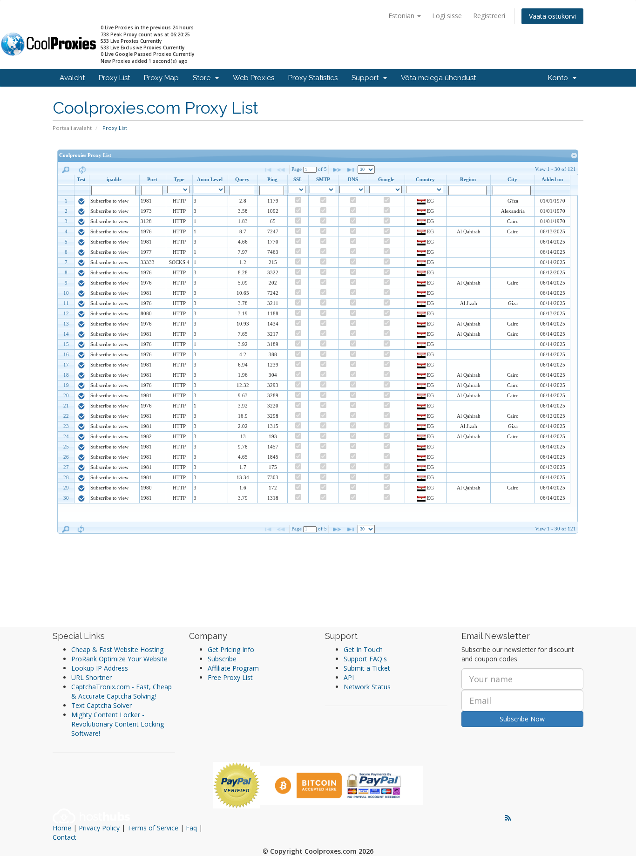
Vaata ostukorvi (552, 16)
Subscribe (222, 658)
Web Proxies (253, 78)
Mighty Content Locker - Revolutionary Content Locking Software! (117, 724)
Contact (64, 837)
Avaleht (72, 78)
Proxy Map (161, 78)
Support (367, 78)
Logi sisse (447, 15)
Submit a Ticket (367, 668)
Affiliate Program (233, 668)
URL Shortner (91, 677)
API (349, 677)
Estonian (402, 15)
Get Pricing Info (231, 649)
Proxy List (114, 78)
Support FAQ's (365, 658)
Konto (560, 78)
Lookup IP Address (99, 668)
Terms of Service (152, 827)
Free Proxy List (230, 677)
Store (203, 78)
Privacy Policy (99, 827)
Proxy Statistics (313, 78)
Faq (191, 827)
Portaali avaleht (72, 127)
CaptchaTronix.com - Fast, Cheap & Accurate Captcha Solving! (121, 691)
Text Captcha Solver (101, 705)
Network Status (367, 686)
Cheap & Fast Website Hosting (117, 649)
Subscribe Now (522, 718)
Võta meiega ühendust (438, 78)
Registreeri (489, 15)
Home (62, 827)
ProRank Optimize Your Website (119, 658)
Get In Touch (363, 649)
